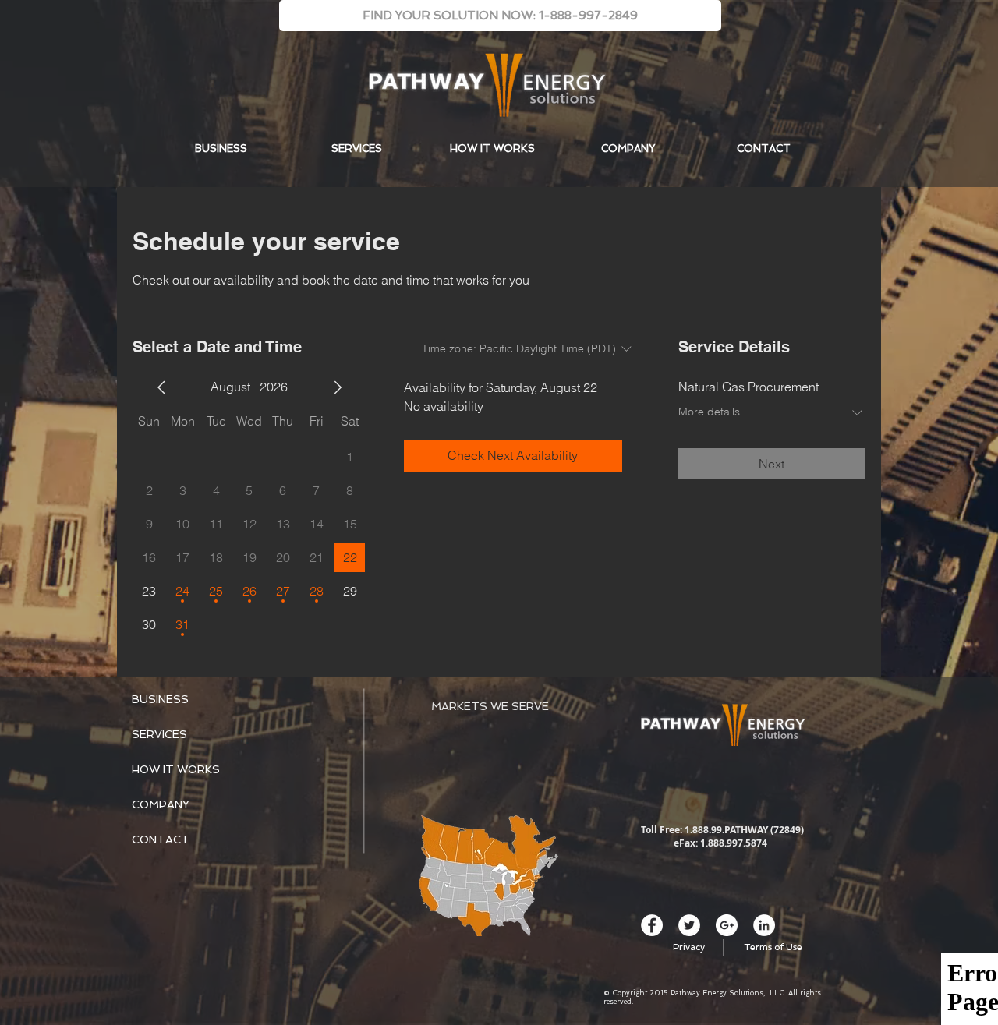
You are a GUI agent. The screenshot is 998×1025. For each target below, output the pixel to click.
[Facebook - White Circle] (652, 925)
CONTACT (160, 839)
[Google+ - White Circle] (727, 925)
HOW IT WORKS (176, 769)
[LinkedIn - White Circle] (764, 925)
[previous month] (161, 387)
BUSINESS (160, 699)
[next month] (337, 387)
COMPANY (160, 804)
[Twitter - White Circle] (689, 925)
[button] (500, 15)
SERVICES (159, 734)
